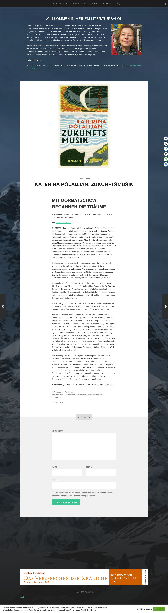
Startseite (56, 3)
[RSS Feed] (165, 4)
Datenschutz (90, 3)
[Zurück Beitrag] (3, 306)
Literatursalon (87, 592)
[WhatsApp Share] (166, 159)
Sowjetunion (57, 397)
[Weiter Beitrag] (165, 306)
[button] (164, 169)
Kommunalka (99, 394)
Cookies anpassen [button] (144, 609)
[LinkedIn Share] (166, 149)
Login (22, 596)
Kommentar (57, 431)
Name (55, 467)
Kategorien (71, 3)
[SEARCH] (118, 4)
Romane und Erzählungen (64, 392)
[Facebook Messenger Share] (166, 164)
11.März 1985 (58, 394)
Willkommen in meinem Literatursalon (84, 18)
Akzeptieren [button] (159, 609)
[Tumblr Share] (166, 154)
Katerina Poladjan (85, 394)
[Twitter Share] (166, 143)
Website (56, 479)
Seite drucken (57, 402)
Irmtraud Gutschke (63, 222)
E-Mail (89, 467)
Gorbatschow (71, 394)
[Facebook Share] (166, 138)
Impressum (107, 3)
